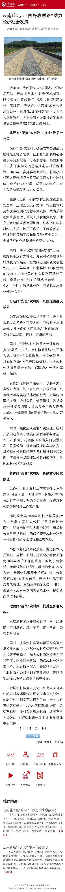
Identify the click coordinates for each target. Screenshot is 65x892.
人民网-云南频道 (49, 28)
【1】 (22, 728)
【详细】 (8, 872)
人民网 (21, 5)
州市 (44, 5)
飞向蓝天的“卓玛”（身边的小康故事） (30, 810)
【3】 (36, 728)
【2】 (29, 728)
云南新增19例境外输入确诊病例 (26, 847)
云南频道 (33, 5)
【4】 (44, 728)
